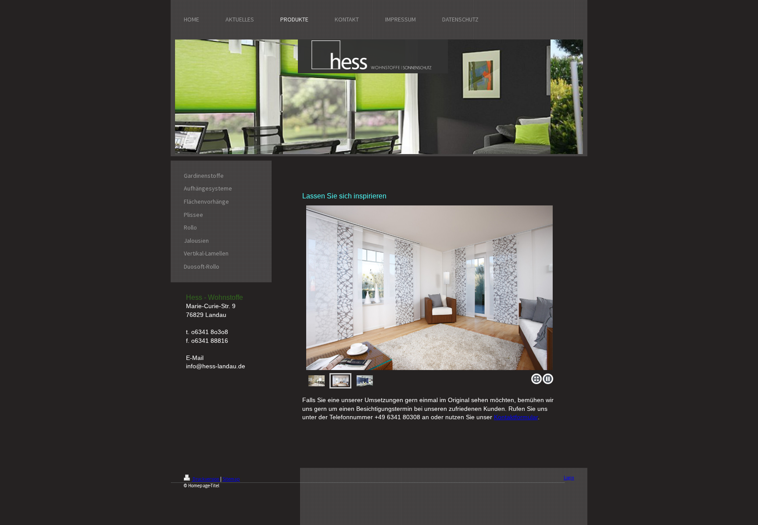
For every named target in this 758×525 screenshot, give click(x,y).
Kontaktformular (516, 417)
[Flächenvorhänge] (429, 287)
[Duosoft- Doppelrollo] (316, 380)
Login (569, 478)
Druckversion (206, 479)
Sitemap (231, 479)
